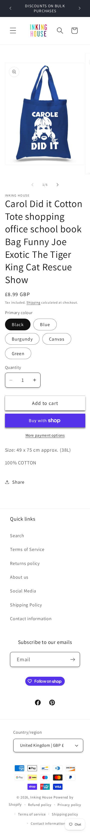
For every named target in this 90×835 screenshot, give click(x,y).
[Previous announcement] (10, 8)
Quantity (13, 367)
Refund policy (40, 804)
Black (18, 324)
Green (18, 353)
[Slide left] (32, 184)
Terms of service (32, 814)
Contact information (31, 618)
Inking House (41, 797)
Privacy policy (69, 804)
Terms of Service (27, 549)
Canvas (56, 339)
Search (17, 535)
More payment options (45, 435)
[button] (13, 31)
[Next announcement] (79, 8)
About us (19, 577)
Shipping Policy (26, 605)
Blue (45, 324)
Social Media (23, 591)
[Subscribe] (73, 659)
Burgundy (22, 339)
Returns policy (25, 563)
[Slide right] (57, 184)
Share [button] (18, 482)
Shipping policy (65, 814)
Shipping (33, 302)
